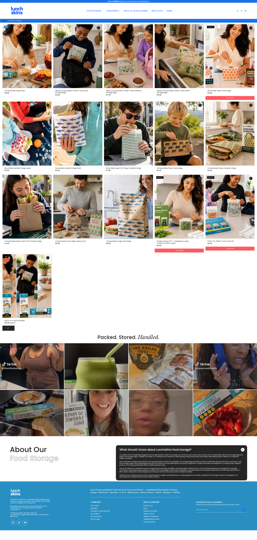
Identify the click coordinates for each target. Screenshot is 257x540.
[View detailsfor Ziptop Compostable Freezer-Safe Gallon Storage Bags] (179, 56)
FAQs (145, 508)
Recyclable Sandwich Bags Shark (68, 168)
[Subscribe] (244, 509)
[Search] (237, 10)
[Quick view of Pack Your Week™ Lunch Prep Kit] (250, 178)
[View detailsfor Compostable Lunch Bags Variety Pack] (77, 207)
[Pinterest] (25, 522)
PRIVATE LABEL (95, 519)
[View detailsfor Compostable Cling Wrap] (27, 56)
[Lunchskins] (17, 11)
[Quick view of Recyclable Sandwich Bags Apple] (47, 105)
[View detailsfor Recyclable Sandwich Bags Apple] (27, 133)
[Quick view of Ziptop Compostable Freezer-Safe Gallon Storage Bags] (200, 27)
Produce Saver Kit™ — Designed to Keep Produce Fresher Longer (173, 242)
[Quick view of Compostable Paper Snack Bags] (200, 105)
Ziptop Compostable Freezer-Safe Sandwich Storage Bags (124, 92)
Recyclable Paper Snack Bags (219, 91)
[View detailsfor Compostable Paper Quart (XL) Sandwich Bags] (27, 207)
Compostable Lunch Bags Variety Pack (70, 241)
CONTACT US (148, 506)
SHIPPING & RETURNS (150, 511)
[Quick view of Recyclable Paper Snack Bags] (250, 27)
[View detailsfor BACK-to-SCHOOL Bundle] (27, 286)
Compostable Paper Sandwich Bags (222, 168)
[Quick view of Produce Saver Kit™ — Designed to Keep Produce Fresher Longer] (200, 178)
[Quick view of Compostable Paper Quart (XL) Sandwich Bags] (47, 178)
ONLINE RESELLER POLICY (152, 519)
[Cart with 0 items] (245, 10)
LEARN (169, 10)
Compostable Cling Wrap (15, 91)
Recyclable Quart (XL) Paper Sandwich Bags (123, 168)
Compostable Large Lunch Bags (118, 241)
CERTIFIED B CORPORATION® (100, 511)
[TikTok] (19, 522)
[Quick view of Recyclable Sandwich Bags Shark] (98, 105)
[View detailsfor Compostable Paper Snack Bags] (179, 133)
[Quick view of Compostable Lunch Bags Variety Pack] (98, 178)
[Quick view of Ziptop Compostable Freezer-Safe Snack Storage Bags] (98, 27)
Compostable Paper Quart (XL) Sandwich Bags (23, 241)
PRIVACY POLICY (149, 514)
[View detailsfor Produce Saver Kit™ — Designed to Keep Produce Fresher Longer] (179, 207)
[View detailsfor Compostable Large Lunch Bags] (128, 207)
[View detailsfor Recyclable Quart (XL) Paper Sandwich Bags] (128, 133)
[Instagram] (13, 522)
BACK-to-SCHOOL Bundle (15, 321)
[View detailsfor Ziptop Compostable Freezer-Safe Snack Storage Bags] (77, 56)
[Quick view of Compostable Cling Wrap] (47, 27)
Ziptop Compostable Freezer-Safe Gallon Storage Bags (173, 92)
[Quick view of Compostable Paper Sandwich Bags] (250, 105)
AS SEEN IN (94, 508)
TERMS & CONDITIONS (151, 516)
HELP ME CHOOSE (149, 522)
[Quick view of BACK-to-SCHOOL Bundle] (47, 257)
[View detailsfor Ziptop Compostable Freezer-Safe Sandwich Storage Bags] (128, 56)
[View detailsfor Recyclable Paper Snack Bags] (229, 56)
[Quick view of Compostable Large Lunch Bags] (149, 178)
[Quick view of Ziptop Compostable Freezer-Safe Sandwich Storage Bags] (149, 27)
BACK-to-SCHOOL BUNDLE (136, 10)
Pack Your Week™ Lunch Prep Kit (221, 241)
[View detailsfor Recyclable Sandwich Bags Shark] (77, 133)
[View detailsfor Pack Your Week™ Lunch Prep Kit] (229, 207)
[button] (245, 10)
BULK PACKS (157, 10)
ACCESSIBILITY (95, 514)
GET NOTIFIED (230, 98)
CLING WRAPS (112, 10)
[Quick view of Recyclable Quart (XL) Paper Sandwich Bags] (149, 105)
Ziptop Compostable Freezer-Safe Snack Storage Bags (71, 92)
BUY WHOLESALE (96, 516)
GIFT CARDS (95, 506)
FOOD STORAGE (94, 10)
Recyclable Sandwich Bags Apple (18, 168)
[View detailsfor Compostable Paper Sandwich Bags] (229, 133)
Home (4, 21)
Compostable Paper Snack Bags (169, 168)
